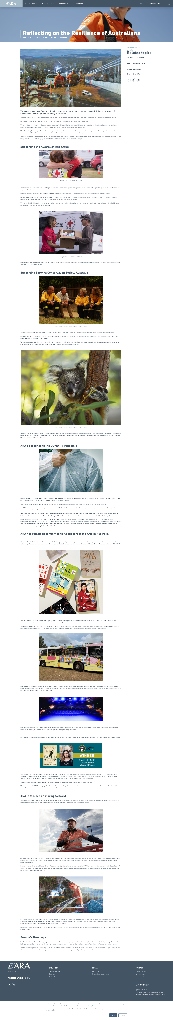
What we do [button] (47, 3)
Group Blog (78, 3)
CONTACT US (155, 4)
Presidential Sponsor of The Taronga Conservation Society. (97, 332)
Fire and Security (54, 971)
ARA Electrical (58, 858)
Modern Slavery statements (100, 974)
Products (52, 976)
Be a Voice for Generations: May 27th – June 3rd (150, 992)
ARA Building (86, 858)
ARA (131, 50)
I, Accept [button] (113, 1015)
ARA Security (68, 858)
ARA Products (76, 858)
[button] (129, 80)
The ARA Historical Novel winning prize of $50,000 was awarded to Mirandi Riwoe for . (54, 776)
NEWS (25, 37)
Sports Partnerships (142, 989)
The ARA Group (25, 136)
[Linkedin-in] (9, 984)
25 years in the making (135, 58)
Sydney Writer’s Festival (55, 620)
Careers (62, 3)
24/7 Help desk (140, 974)
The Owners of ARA (134, 70)
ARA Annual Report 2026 (136, 64)
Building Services (54, 979)
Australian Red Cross (29, 188)
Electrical (52, 974)
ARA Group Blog (140, 976)
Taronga (23, 332)
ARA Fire (40, 858)
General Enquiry (140, 971)
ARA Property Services (100, 858)
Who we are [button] (30, 3)
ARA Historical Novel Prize (56, 737)
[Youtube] (13, 984)
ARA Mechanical (48, 858)
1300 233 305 (19, 977)
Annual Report (76, 866)
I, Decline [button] (122, 1015)
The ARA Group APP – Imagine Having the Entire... (151, 994)
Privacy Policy (92, 1005)
